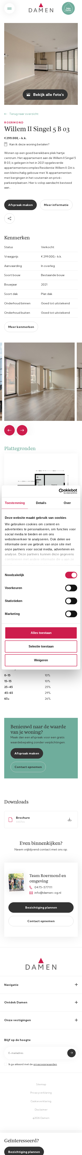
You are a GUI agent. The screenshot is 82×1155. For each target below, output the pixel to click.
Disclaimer (41, 1109)
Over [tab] (67, 503)
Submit (71, 1053)
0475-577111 (43, 887)
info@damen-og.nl (47, 893)
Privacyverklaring (41, 1092)
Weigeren (41, 660)
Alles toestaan (41, 633)
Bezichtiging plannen (41, 907)
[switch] (71, 588)
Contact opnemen (28, 767)
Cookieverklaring (41, 1101)
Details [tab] (41, 503)
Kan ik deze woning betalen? (29, 144)
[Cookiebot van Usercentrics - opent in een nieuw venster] (59, 491)
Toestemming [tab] (15, 503)
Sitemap (41, 1084)
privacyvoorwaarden (45, 1064)
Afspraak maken (20, 205)
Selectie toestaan (41, 646)
